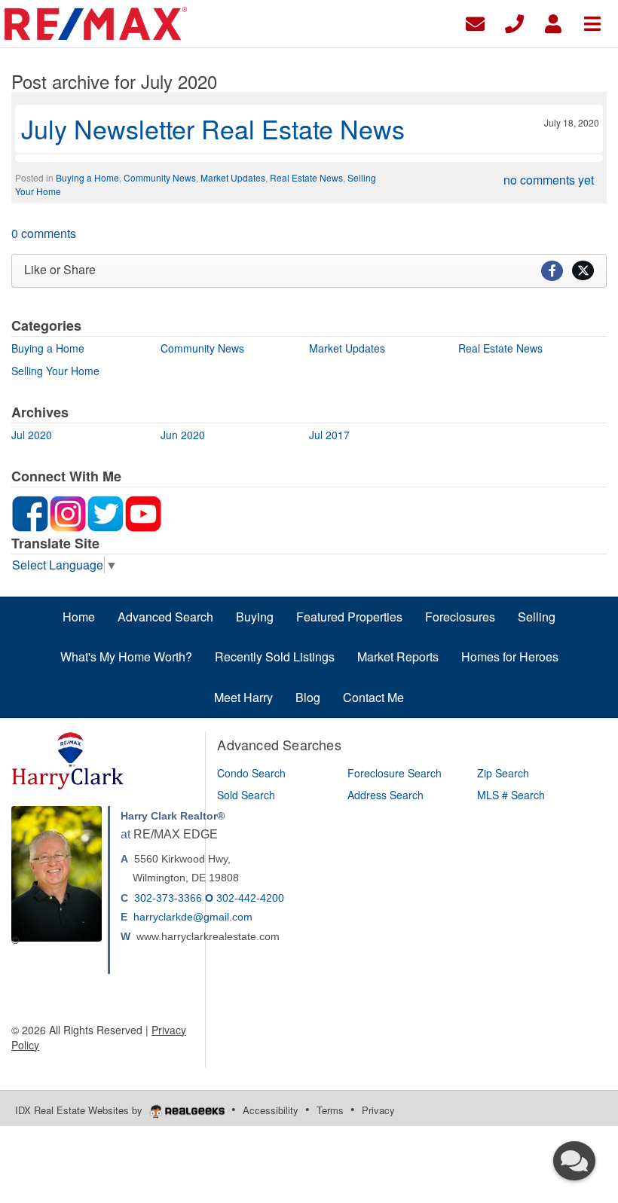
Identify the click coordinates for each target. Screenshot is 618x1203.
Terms (330, 1110)
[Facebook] (30, 512)
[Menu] (592, 22)
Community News (160, 177)
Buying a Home (87, 177)
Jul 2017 (329, 434)
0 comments (43, 233)
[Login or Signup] (553, 22)
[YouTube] (143, 512)
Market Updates (232, 177)
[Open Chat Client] (574, 1160)
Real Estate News (306, 177)
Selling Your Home (55, 370)
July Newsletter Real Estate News (213, 128)
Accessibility (270, 1110)
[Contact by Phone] (514, 22)
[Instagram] (68, 512)
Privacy (378, 1110)
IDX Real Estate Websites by (80, 1110)
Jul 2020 (31, 434)
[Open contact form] (475, 22)
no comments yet (548, 179)
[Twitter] (105, 512)
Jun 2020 (183, 434)
